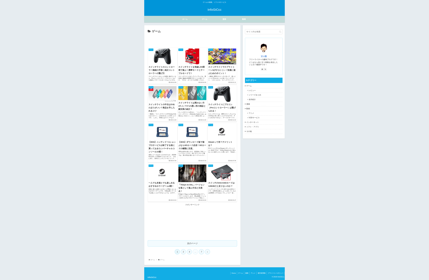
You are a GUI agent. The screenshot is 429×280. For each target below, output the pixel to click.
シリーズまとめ (255, 95)
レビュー (252, 90)
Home (234, 273)
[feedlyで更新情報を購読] (262, 69)
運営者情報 (262, 273)
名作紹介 (252, 99)
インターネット (252, 122)
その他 (249, 131)
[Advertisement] (192, 40)
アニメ (251, 113)
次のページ (192, 243)
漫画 (248, 104)
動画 (248, 109)
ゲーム (249, 86)
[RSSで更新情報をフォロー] (265, 69)
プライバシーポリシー (276, 273)
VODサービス (254, 118)
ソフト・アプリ (252, 127)
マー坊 (264, 56)
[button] (280, 31)
